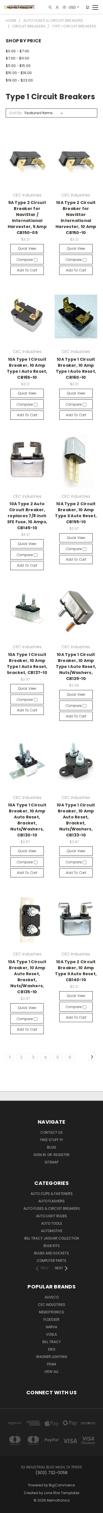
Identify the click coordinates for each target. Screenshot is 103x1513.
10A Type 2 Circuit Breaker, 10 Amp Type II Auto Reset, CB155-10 (76, 513)
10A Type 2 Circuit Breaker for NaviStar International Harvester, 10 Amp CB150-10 (76, 217)
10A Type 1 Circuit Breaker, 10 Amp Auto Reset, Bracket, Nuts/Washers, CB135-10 (27, 977)
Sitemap (51, 1162)
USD (72, 7)
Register (62, 1154)
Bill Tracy (51, 1341)
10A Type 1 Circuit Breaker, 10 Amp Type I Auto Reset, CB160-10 (76, 368)
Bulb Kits (51, 1245)
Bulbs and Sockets (51, 1253)
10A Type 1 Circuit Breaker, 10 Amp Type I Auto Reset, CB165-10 (27, 368)
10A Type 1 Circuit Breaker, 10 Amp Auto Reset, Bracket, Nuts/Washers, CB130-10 (27, 820)
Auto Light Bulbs (51, 1215)
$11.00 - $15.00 (18, 65)
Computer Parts (51, 1260)
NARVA (51, 1326)
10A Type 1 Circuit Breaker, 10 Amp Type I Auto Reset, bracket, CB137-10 (27, 663)
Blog (51, 1147)
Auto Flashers (51, 1201)
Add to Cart (27, 270)
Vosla (51, 1334)
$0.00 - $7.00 (17, 51)
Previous (9, 1503)
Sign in (40, 1154)
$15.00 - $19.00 (19, 73)
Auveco (52, 1297)
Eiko (51, 1349)
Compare (25, 259)
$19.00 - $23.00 (19, 80)
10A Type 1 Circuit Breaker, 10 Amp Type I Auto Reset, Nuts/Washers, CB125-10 (76, 666)
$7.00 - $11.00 (17, 58)
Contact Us (51, 1132)
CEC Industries (51, 1304)
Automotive (51, 1230)
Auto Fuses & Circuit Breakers (51, 1208)
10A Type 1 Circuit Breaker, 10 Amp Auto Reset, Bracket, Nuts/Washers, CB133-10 (76, 820)
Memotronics (51, 1312)
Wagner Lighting (51, 1356)
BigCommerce (62, 1485)
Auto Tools (51, 1223)
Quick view (27, 248)
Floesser (51, 1319)
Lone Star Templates (62, 1492)
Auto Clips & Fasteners (52, 1193)
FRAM (51, 1364)
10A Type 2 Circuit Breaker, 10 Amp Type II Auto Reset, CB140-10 (76, 971)
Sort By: (16, 113)
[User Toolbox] (57, 7)
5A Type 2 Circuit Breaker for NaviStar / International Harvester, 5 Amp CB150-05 (27, 217)
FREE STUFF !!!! (51, 1139)
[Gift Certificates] (64, 7)
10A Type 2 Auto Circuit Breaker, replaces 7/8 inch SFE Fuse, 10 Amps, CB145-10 (27, 516)
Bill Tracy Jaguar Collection (51, 1238)
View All (51, 1371)
